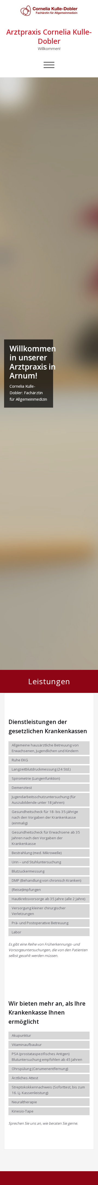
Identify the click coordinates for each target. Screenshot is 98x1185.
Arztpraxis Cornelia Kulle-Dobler (49, 36)
